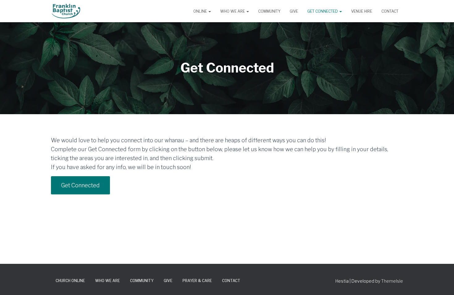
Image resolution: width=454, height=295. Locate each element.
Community (269, 11)
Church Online (70, 280)
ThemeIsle (392, 281)
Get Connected (323, 11)
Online (200, 11)
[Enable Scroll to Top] (442, 282)
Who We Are (233, 11)
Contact (389, 11)
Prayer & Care (197, 280)
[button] (209, 11)
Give (294, 11)
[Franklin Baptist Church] (66, 11)
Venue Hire (361, 11)
